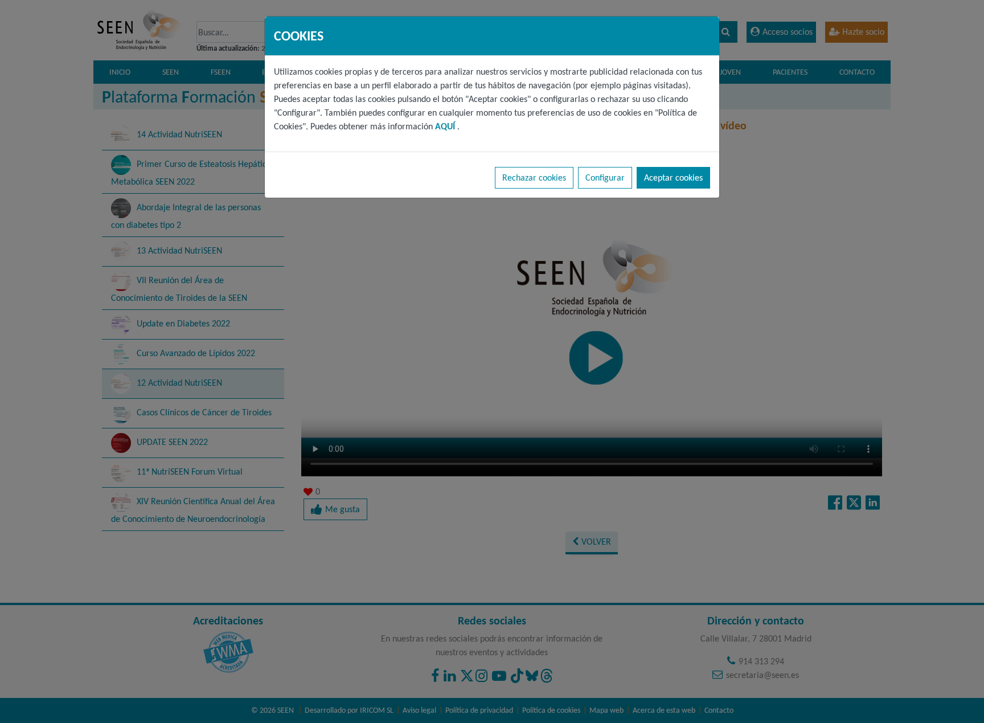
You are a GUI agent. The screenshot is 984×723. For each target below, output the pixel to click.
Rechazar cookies (534, 177)
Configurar (605, 177)
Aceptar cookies (673, 177)
